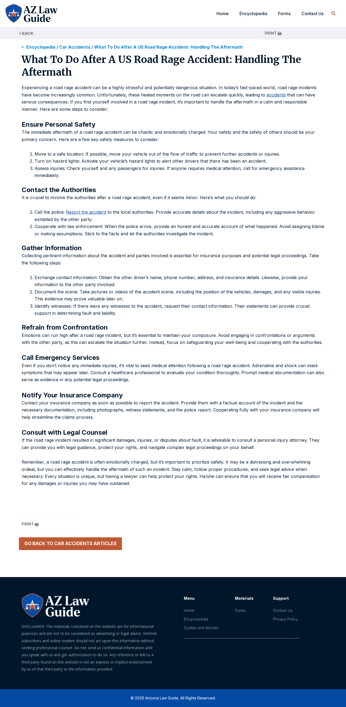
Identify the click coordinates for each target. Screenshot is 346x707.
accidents (276, 95)
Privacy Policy (285, 619)
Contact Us (312, 13)
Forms (284, 13)
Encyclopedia (40, 47)
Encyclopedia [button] (253, 13)
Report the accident (86, 212)
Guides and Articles (201, 627)
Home (223, 13)
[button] (333, 13)
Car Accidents (74, 47)
